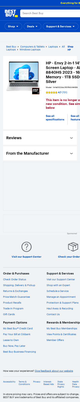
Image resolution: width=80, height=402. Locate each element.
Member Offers (55, 340)
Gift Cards (9, 314)
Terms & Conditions (24, 383)
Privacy (36, 381)
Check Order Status (14, 279)
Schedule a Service (58, 290)
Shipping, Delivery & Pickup (19, 285)
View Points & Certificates (61, 334)
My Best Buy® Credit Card (18, 328)
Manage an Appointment (61, 296)
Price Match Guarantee (16, 296)
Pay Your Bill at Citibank (16, 334)
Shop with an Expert (58, 285)
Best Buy (11, 46)
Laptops (53, 46)
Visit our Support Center (61, 279)
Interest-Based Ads (48, 383)
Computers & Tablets (32, 46)
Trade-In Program (13, 308)
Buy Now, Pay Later (14, 345)
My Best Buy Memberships (62, 328)
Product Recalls (12, 302)
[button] (13, 26)
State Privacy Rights (61, 384)
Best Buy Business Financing (19, 351)
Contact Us (53, 314)
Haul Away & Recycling (60, 308)
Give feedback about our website (54, 370)
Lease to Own (11, 340)
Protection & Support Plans (62, 302)
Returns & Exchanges (15, 290)
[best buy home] (11, 13)
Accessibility (9, 381)
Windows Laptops (30, 49)
